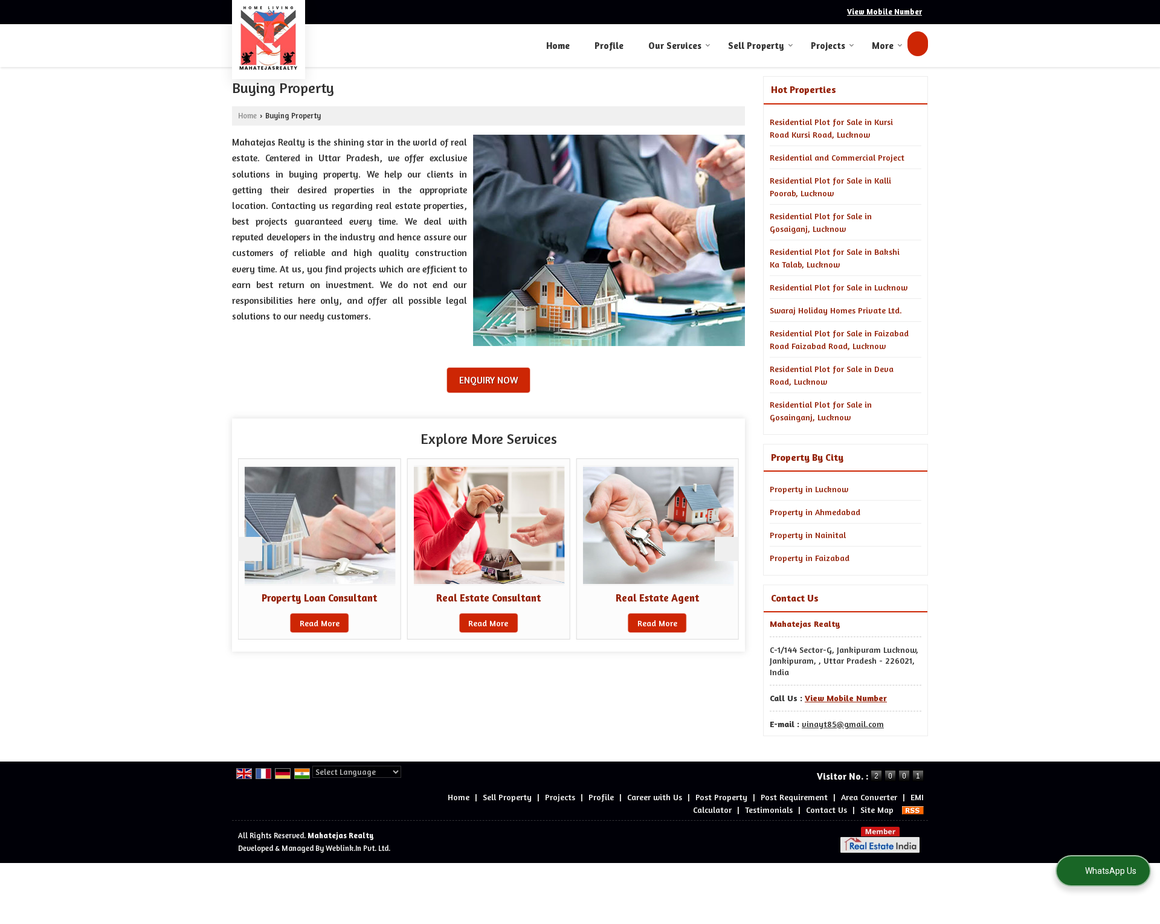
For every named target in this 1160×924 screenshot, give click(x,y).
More (883, 45)
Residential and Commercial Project (837, 157)
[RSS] (913, 809)
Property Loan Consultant (319, 598)
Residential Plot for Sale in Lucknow (838, 287)
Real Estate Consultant (488, 598)
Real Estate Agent (657, 598)
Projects (828, 45)
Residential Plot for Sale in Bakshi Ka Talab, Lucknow (835, 257)
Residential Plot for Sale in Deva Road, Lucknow (832, 375)
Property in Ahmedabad (815, 512)
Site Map (877, 809)
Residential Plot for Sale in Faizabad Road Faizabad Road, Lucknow (839, 339)
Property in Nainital (808, 535)
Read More (320, 623)
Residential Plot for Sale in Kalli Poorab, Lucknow (830, 186)
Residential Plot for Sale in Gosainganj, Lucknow (821, 410)
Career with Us (654, 797)
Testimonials (769, 809)
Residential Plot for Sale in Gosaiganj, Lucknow (821, 222)
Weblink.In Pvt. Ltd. (358, 848)
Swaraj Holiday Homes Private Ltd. (836, 310)
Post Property (721, 797)
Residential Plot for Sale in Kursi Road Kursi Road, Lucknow (831, 128)
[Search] (917, 43)
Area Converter (869, 797)
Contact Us (826, 809)
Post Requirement (794, 797)
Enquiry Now (488, 380)
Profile (609, 45)
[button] (884, 11)
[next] (727, 549)
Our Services (674, 45)
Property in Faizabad (809, 558)
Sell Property (756, 45)
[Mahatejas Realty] (268, 38)
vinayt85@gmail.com (843, 724)
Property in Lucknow (809, 489)
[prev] (250, 549)
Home (558, 45)
